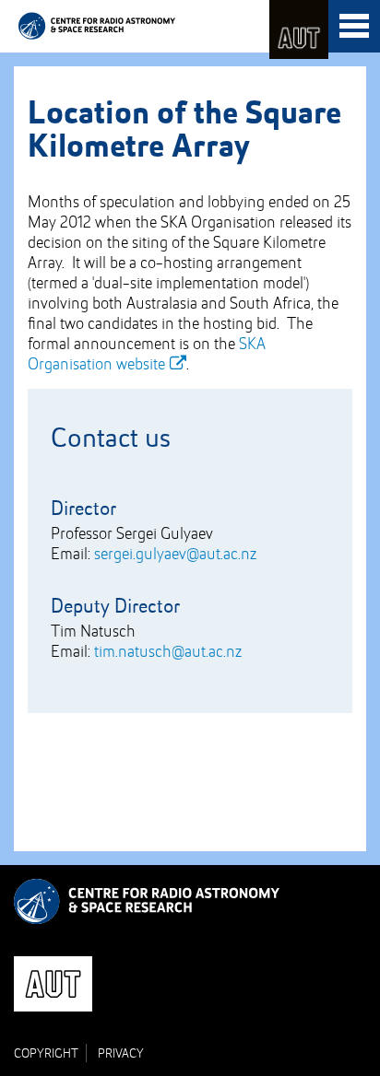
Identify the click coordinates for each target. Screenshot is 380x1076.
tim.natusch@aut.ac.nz (168, 652)
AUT (298, 29)
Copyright (46, 1053)
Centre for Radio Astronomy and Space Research (96, 26)
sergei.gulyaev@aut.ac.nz (175, 554)
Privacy (121, 1053)
